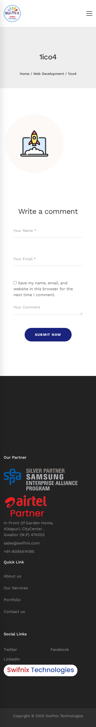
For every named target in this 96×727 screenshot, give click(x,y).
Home (24, 74)
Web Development (48, 74)
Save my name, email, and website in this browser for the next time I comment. (43, 289)
